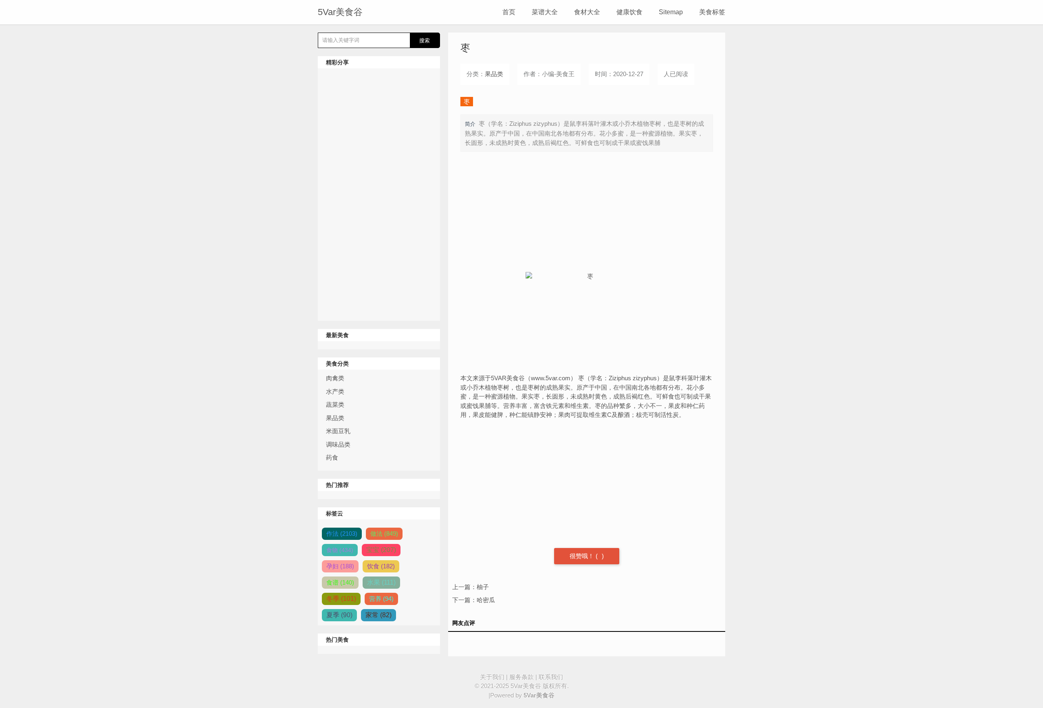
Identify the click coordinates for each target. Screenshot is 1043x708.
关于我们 (492, 676)
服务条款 (521, 676)
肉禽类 (335, 378)
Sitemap (671, 12)
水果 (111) (381, 582)
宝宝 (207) (381, 549)
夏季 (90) (339, 615)
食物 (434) (339, 550)
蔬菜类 (335, 404)
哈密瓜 (486, 599)
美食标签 (712, 12)
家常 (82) (378, 615)
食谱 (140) (340, 582)
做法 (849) (384, 533)
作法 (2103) (341, 533)
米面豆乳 (338, 430)
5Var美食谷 (340, 12)
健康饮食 (629, 12)
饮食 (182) (381, 566)
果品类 (335, 417)
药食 (332, 457)
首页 (508, 12)
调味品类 (338, 444)
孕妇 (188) (340, 566)
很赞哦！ (583, 555)
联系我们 (551, 676)
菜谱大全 (545, 12)
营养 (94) (381, 598)
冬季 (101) (341, 598)
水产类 (335, 391)
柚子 (483, 586)
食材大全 (587, 12)
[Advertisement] (379, 194)
